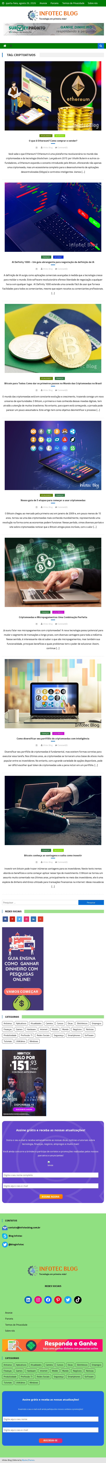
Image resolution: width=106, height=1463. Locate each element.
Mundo (65, 1029)
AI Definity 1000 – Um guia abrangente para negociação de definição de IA (53, 262)
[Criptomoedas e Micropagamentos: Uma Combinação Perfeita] (53, 572)
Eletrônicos (82, 1023)
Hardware (31, 1029)
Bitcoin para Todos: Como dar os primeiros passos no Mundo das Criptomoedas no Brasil (53, 383)
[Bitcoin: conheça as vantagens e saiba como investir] (53, 810)
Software (89, 1035)
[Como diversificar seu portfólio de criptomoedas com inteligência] (53, 693)
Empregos (96, 1023)
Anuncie (43, 3)
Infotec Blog (47, 147)
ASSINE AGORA (50, 1196)
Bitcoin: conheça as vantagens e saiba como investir (53, 855)
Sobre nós (93, 3)
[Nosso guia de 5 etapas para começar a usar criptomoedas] (53, 455)
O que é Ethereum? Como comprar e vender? (53, 140)
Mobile (55, 1029)
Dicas (70, 1023)
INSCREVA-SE (50, 1440)
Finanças (46, 257)
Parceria (55, 3)
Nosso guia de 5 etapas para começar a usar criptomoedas (53, 500)
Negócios (60, 135)
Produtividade (10, 1035)
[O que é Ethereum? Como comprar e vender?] (53, 95)
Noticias (90, 1029)
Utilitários (58, 612)
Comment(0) (62, 147)
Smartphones (74, 1035)
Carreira (49, 1023)
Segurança (58, 1035)
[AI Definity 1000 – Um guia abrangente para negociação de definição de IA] (53, 217)
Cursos (60, 1023)
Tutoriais (8, 1041)
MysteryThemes (28, 1460)
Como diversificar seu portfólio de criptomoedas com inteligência (53, 738)
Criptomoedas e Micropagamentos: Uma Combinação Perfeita (53, 617)
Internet (58, 257)
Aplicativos (21, 1023)
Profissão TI (26, 1035)
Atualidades (46, 135)
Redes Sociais (43, 1035)
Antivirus (8, 1023)
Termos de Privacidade (73, 3)
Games (19, 1029)
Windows (34, 1041)
